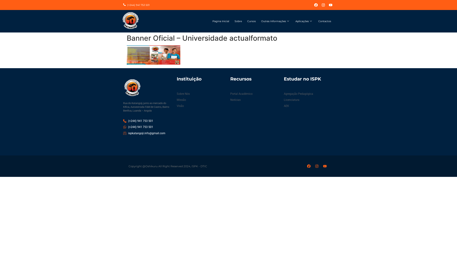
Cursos (251, 21)
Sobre (238, 21)
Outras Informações (273, 21)
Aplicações (302, 21)
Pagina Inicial (220, 21)
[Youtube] (330, 5)
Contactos (324, 21)
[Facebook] (316, 5)
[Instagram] (323, 5)
